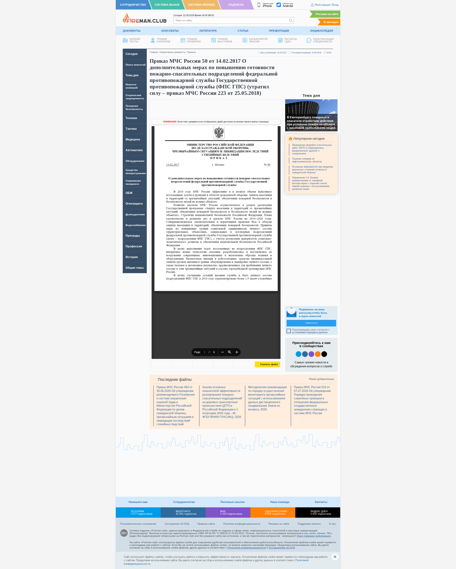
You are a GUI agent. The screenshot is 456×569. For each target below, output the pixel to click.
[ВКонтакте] (162, 364)
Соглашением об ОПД (282, 547)
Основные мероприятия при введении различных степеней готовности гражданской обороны (312, 169)
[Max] (311, 354)
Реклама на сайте (327, 14)
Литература (208, 30)
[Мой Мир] (244, 364)
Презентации (279, 30)
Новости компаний (132, 86)
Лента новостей (136, 64)
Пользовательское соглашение (138, 523)
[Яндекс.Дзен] (324, 354)
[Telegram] (223, 364)
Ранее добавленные (321, 378)
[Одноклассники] (182, 364)
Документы (132, 30)
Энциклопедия (321, 30)
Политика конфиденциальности (241, 523)
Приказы (191, 52)
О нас (332, 523)
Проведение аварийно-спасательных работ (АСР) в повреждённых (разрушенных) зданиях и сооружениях (312, 149)
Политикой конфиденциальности (246, 547)
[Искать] (291, 20)
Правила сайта (206, 523)
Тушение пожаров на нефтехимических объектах (307, 160)
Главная (154, 52)
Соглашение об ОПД (177, 523)
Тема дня (132, 75)
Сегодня (132, 53)
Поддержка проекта (309, 523)
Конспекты (170, 30)
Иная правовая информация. (314, 535)
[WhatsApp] (203, 364)
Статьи (243, 30)
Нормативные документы (172, 52)
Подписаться (311, 323)
